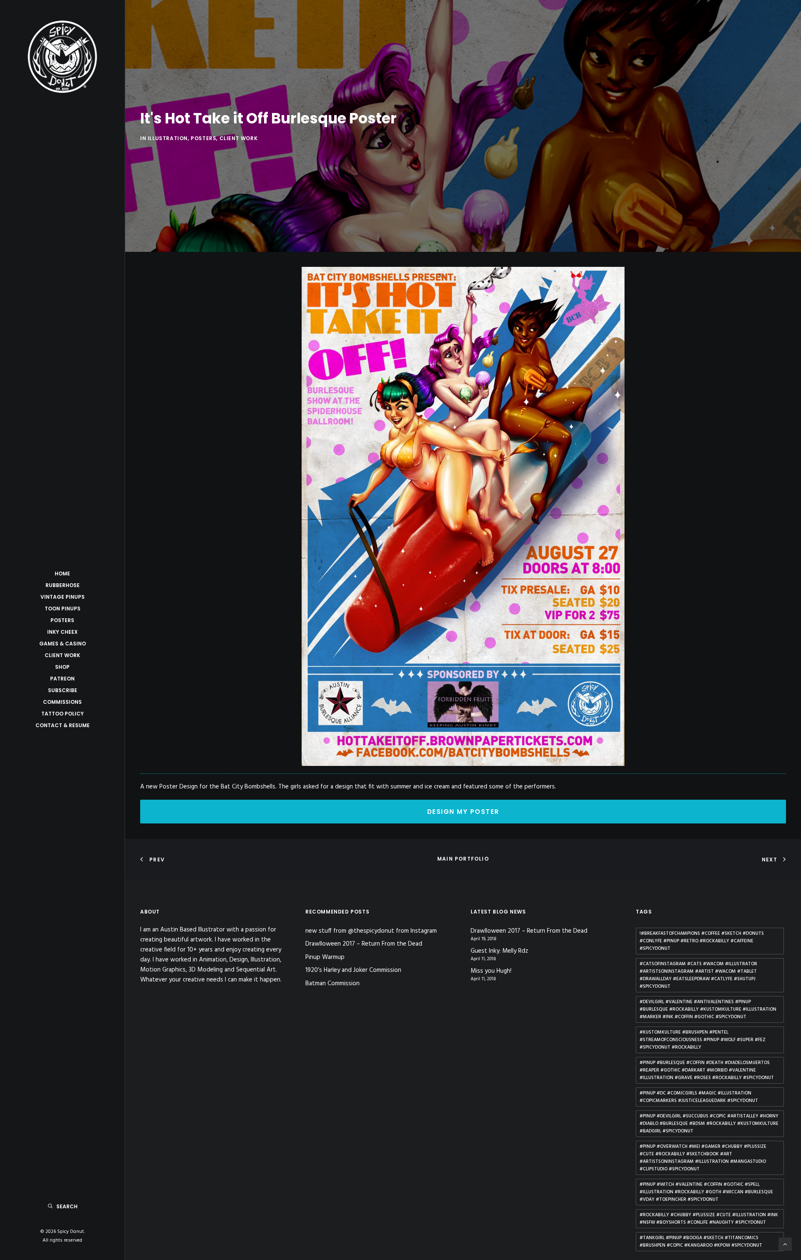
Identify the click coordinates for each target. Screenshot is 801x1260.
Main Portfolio (463, 858)
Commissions (62, 701)
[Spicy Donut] (62, 56)
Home (62, 573)
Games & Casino (62, 643)
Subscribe (62, 690)
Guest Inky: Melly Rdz (499, 951)
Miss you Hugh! (491, 971)
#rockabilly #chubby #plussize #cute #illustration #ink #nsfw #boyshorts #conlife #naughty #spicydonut (709, 1218)
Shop (62, 666)
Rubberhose (62, 585)
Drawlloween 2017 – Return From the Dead (363, 944)
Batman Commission (332, 984)
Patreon (62, 678)
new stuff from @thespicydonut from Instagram (371, 931)
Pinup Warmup (325, 957)
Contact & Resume (62, 725)
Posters (62, 620)
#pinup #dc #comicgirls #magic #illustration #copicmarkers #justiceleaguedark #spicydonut (699, 1096)
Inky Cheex (62, 631)
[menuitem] (62, 574)
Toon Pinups (63, 608)
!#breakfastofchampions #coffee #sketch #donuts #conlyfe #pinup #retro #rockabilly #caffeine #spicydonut (702, 941)
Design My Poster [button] (463, 811)
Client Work (62, 655)
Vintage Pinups (62, 596)
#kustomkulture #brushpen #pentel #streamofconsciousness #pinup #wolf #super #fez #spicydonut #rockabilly (703, 1040)
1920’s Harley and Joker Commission (353, 970)
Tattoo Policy (62, 713)
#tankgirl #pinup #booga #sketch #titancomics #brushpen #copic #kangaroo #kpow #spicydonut (701, 1241)
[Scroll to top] (785, 1244)
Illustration (168, 138)
